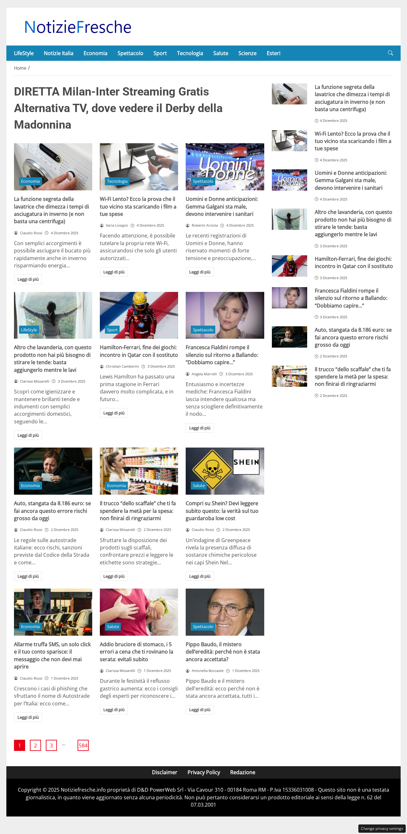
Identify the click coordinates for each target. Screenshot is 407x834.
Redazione (242, 772)
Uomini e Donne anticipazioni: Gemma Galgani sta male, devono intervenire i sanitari (222, 206)
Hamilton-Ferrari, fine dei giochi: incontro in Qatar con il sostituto (139, 351)
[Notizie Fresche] (77, 26)
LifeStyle (24, 53)
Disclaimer (164, 772)
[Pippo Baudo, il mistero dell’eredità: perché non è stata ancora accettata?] (225, 612)
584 (83, 745)
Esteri (273, 53)
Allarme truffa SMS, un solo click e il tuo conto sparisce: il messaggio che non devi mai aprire (52, 655)
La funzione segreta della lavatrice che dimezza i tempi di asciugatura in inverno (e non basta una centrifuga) (51, 210)
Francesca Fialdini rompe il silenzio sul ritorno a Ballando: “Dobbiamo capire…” (222, 355)
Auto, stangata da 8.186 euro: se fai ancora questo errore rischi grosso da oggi (52, 511)
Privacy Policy (204, 772)
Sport (160, 53)
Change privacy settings (382, 828)
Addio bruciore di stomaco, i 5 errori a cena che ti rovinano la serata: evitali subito (136, 652)
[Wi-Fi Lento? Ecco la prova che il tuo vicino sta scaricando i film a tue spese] (139, 166)
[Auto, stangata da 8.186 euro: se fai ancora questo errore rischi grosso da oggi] (53, 471)
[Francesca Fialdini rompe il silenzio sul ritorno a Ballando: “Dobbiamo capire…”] (225, 315)
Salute (220, 53)
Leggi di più (28, 279)
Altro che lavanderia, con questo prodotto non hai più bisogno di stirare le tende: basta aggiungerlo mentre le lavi (53, 358)
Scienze (247, 53)
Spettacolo (130, 53)
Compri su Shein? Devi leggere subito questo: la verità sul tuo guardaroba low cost (222, 511)
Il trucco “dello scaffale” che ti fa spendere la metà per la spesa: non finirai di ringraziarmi (138, 511)
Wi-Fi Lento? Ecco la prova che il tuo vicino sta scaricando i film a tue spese (138, 206)
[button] (390, 53)
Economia (95, 53)
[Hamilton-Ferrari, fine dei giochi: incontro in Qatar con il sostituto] (139, 315)
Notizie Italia (58, 53)
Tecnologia (190, 53)
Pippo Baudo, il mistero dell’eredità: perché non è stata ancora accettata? (223, 652)
